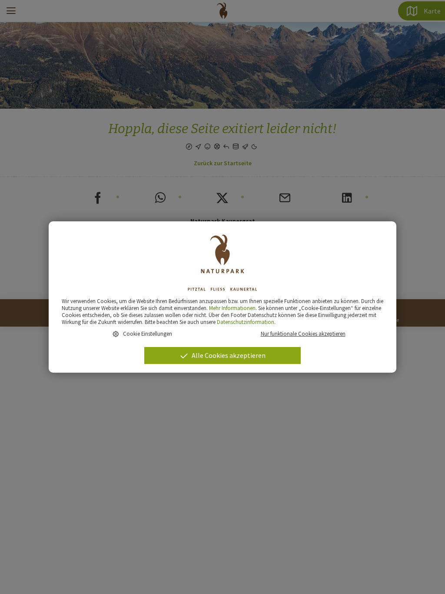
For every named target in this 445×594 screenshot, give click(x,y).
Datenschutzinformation (245, 321)
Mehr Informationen (232, 307)
